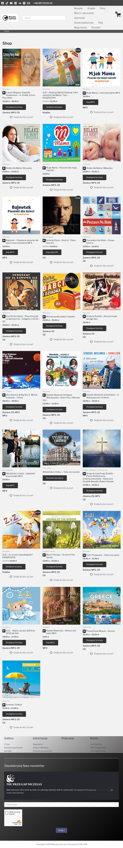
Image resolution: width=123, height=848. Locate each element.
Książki (91, 8)
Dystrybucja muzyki (13, 747)
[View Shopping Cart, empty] (118, 18)
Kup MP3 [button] (90, 102)
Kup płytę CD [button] (52, 252)
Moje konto (80, 27)
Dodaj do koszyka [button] (54, 107)
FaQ (100, 22)
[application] (3, 92)
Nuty (102, 8)
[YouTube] (11, 3)
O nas (7, 744)
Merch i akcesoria (84, 13)
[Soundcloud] (19, 3)
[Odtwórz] (4, 93)
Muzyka (78, 8)
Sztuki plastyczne (84, 22)
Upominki (79, 17)
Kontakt (96, 27)
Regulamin (38, 744)
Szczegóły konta (97, 751)
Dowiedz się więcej (54, 478)
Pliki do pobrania (98, 747)
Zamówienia (96, 744)
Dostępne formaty (14, 107)
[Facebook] (2, 3)
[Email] (28, 3)
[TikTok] (7, 3)
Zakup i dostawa (40, 747)
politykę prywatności (103, 790)
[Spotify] (24, 3)
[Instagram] (15, 3)
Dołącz (61, 830)
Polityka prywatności (42, 751)
